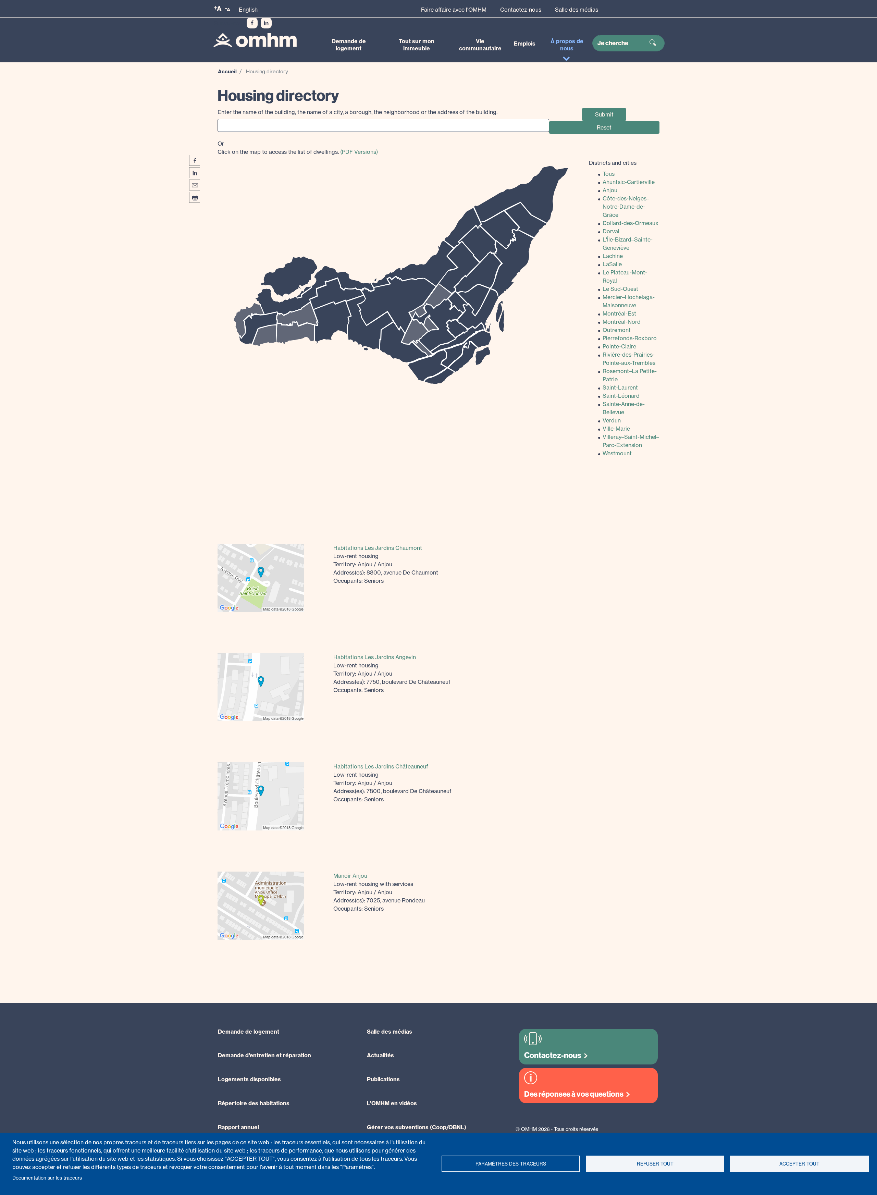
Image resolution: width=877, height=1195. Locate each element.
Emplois (524, 43)
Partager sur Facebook (194, 160)
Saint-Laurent (620, 387)
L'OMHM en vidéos (392, 1103)
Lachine (613, 255)
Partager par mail (194, 185)
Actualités (380, 1055)
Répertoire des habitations (253, 1103)
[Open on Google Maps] (261, 577)
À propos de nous (567, 45)
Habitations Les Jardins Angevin (374, 657)
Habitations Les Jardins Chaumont (377, 547)
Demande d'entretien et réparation (264, 1055)
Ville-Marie (616, 428)
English (248, 9)
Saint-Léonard (621, 395)
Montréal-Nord (622, 321)
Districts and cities (613, 162)
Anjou (610, 190)
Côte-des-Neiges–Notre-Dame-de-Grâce (626, 206)
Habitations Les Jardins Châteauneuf (380, 766)
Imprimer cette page (194, 197)
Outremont (617, 330)
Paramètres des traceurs (510, 1164)
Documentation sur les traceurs (47, 1178)
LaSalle (612, 264)
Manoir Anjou (350, 875)
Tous (609, 173)
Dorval (611, 231)
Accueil (227, 71)
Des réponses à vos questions (573, 1094)
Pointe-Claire (619, 346)
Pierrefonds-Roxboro (630, 338)
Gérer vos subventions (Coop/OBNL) (416, 1127)
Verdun (612, 420)
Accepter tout (799, 1164)
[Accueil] (255, 40)
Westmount (617, 453)
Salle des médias (576, 9)
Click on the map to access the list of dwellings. (298, 147)
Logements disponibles (249, 1079)
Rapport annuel (238, 1127)
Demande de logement (349, 45)
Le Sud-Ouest (620, 288)
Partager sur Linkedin (194, 172)
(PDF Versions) (359, 151)
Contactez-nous (520, 9)
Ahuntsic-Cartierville (629, 181)
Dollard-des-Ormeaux (630, 223)
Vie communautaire (480, 45)
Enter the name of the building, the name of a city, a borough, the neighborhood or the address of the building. (357, 112)
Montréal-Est (619, 313)
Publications (383, 1079)
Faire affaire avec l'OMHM (453, 9)
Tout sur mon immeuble (416, 45)
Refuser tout (655, 1164)
